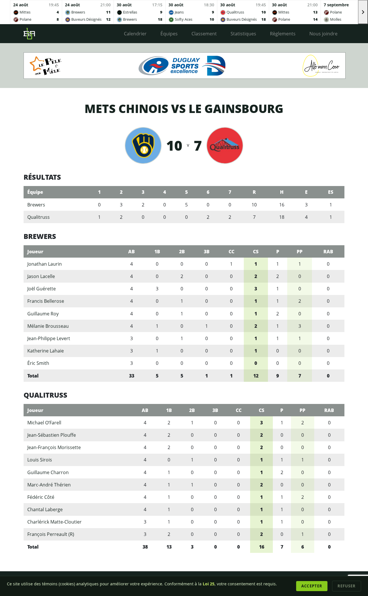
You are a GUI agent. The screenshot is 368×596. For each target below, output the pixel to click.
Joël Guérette (41, 288)
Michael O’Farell (44, 422)
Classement (204, 33)
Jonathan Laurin (44, 264)
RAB (328, 251)
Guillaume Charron (48, 472)
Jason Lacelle (41, 276)
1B (157, 251)
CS (255, 251)
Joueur (35, 251)
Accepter (311, 586)
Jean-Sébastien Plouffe (51, 435)
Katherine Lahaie (45, 351)
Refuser (347, 586)
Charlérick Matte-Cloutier (54, 522)
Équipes (169, 33)
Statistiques (243, 33)
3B (207, 251)
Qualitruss (38, 217)
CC (231, 251)
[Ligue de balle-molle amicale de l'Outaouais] (29, 33)
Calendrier (135, 33)
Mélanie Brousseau (48, 326)
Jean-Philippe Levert (48, 338)
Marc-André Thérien (49, 485)
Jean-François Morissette (54, 447)
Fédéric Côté (40, 497)
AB (131, 251)
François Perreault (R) (50, 534)
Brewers (36, 205)
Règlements (283, 33)
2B (182, 251)
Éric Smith (38, 363)
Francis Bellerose (45, 301)
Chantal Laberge (45, 509)
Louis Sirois (39, 460)
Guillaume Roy (43, 314)
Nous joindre (323, 33)
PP (299, 251)
